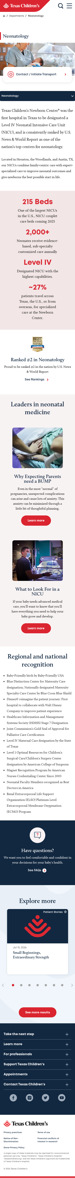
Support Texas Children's (24, 1064)
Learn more (13, 1044)
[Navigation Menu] (69, 6)
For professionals (18, 1054)
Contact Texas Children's (24, 1084)
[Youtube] (62, 1098)
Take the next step (19, 1034)
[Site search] (60, 6)
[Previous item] (4, 985)
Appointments (15, 1074)
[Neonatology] (25, 6)
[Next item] (71, 985)
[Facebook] (13, 1098)
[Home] (4, 16)
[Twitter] (45, 1098)
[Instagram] (29, 1098)
